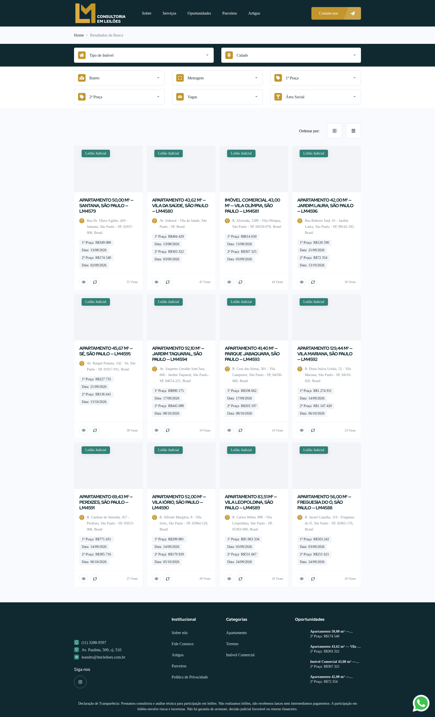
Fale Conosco (183, 664)
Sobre (146, 13)
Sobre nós (180, 653)
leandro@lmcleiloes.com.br (103, 677)
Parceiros (229, 13)
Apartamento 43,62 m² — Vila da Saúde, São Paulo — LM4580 (335, 667)
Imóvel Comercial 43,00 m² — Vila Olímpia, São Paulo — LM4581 (333, 682)
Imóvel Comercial (240, 675)
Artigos (254, 13)
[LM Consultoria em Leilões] (100, 13)
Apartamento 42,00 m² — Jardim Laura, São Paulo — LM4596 (331, 697)
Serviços (169, 13)
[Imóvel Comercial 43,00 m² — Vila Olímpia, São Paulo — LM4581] (300, 685)
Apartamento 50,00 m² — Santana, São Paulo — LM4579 (334, 651)
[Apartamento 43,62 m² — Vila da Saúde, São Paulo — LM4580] (300, 670)
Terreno (232, 664)
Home (79, 35)
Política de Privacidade (190, 697)
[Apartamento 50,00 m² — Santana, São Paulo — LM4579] (300, 655)
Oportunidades (199, 13)
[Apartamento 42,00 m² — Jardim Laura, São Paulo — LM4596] (300, 700)
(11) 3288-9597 (94, 663)
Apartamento (236, 653)
